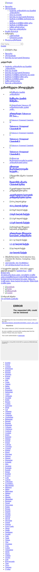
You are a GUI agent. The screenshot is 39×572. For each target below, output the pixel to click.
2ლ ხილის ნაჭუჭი (18, 253)
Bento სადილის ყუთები (20, 281)
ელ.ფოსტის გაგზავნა (9, 299)
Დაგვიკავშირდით (13, 40)
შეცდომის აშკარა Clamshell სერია (18, 183)
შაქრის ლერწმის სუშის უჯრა (21, 23)
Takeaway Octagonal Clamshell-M (19, 127)
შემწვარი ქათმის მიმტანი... (18, 99)
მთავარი (8, 6)
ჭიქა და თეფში (16, 15)
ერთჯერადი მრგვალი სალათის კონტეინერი (20, 234)
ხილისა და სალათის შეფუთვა (22, 17)
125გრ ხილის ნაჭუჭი (20, 223)
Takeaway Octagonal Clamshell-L (19, 153)
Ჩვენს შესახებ (11, 31)
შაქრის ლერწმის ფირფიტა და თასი (19, 75)
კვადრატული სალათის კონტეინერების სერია (21, 196)
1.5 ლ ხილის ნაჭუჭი (19, 244)
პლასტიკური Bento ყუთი (10, 275)
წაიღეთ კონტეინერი (18, 29)
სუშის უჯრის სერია (17, 27)
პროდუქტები (10, 9)
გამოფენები (14, 36)
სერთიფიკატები (16, 38)
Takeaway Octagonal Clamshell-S (19, 140)
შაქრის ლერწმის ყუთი (19, 25)
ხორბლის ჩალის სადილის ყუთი (14, 279)
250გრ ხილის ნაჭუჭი (20, 214)
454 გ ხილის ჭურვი (19, 206)
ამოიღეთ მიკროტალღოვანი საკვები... (19, 169)
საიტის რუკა (21, 271)
